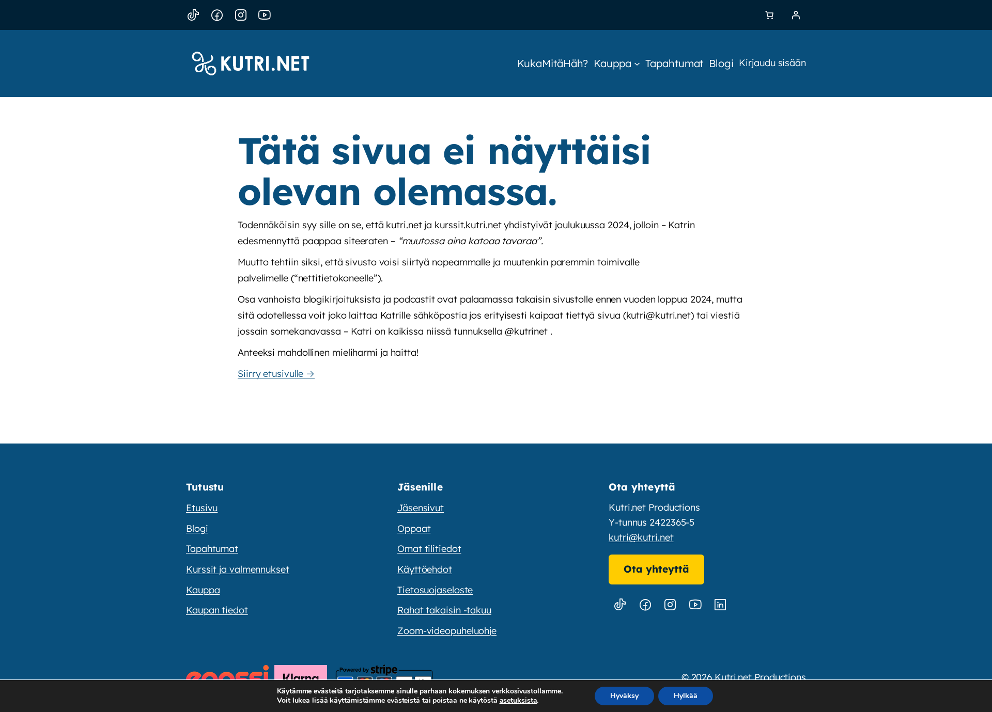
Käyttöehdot (424, 569)
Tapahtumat (212, 549)
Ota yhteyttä (656, 569)
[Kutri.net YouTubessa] (695, 605)
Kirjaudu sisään (772, 63)
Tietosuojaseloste (435, 590)
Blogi (197, 528)
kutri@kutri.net (641, 537)
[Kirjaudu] (795, 15)
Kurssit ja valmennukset (237, 569)
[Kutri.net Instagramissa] (670, 605)
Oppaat (413, 528)
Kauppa (203, 590)
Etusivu (202, 508)
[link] (769, 15)
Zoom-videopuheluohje (447, 631)
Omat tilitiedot (429, 549)
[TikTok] (193, 15)
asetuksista (518, 700)
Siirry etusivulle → (276, 373)
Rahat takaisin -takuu (444, 610)
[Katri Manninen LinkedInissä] (720, 605)
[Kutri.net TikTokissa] (620, 605)
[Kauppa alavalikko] (637, 63)
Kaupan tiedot (217, 610)
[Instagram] (241, 15)
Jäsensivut (420, 508)
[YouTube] (264, 15)
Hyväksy (624, 696)
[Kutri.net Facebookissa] (645, 605)
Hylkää (686, 696)
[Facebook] (217, 15)
